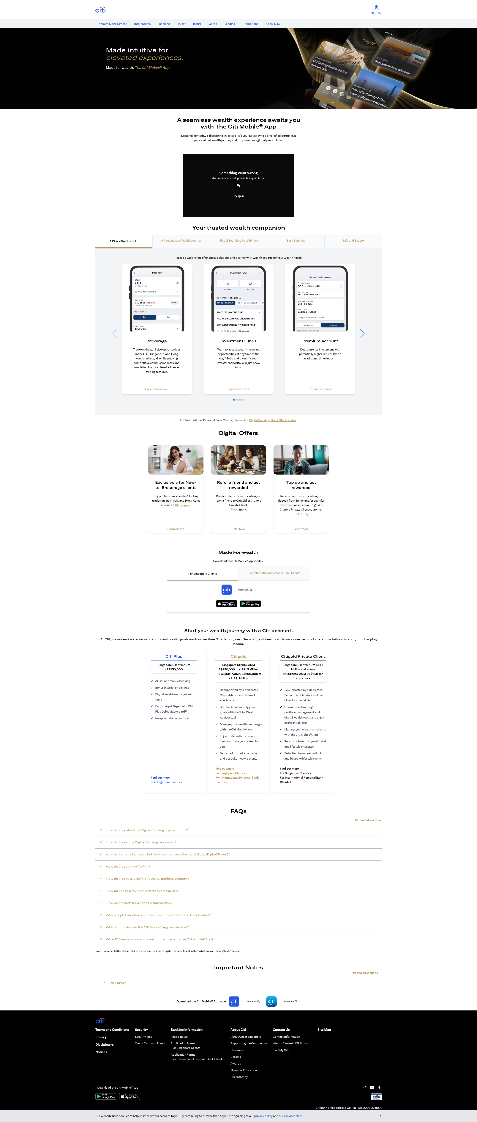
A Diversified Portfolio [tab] (124, 241)
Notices (101, 1052)
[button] (234, 400)
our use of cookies (291, 1116)
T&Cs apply (301, 514)
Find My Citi (281, 1050)
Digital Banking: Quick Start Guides (272, 420)
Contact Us (281, 1030)
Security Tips (143, 1036)
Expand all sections (368, 820)
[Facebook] (379, 1087)
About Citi (238, 1030)
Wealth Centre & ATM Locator (292, 1043)
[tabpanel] (238, 331)
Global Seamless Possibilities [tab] (238, 240)
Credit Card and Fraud (150, 1043)
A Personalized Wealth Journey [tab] (181, 240)
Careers (235, 1057)
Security (141, 1030)
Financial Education (243, 1070)
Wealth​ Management (113, 24)
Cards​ (213, 24)
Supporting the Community (248, 1043)
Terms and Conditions (112, 1030)
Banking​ (164, 24)
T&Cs (234, 509)
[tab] (112, 23)
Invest (181, 24)
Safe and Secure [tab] (353, 240)
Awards (235, 1063)
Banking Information (187, 1030)
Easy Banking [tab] (296, 240)
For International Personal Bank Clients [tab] (274, 573)
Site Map (324, 1030)
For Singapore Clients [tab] (202, 573)
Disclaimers (104, 1044)
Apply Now (273, 24)
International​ (142, 24)
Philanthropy (239, 1077)
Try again (238, 196)
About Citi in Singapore (245, 1036)
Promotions (250, 24)
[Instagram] (364, 1087)
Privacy (101, 1037)
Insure (197, 24)
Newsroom (237, 1050)
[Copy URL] (238, 186)
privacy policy (263, 1116)
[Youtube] (372, 1087)
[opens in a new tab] (100, 10)
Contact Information (286, 1036)
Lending (230, 24)
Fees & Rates (179, 1036)
